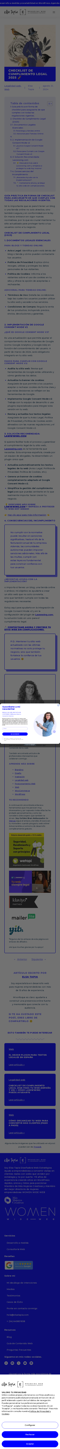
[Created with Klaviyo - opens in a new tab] (30, 745)
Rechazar (30, 1434)
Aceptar (30, 1444)
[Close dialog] (58, 705)
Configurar (30, 1425)
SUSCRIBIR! (15, 734)
